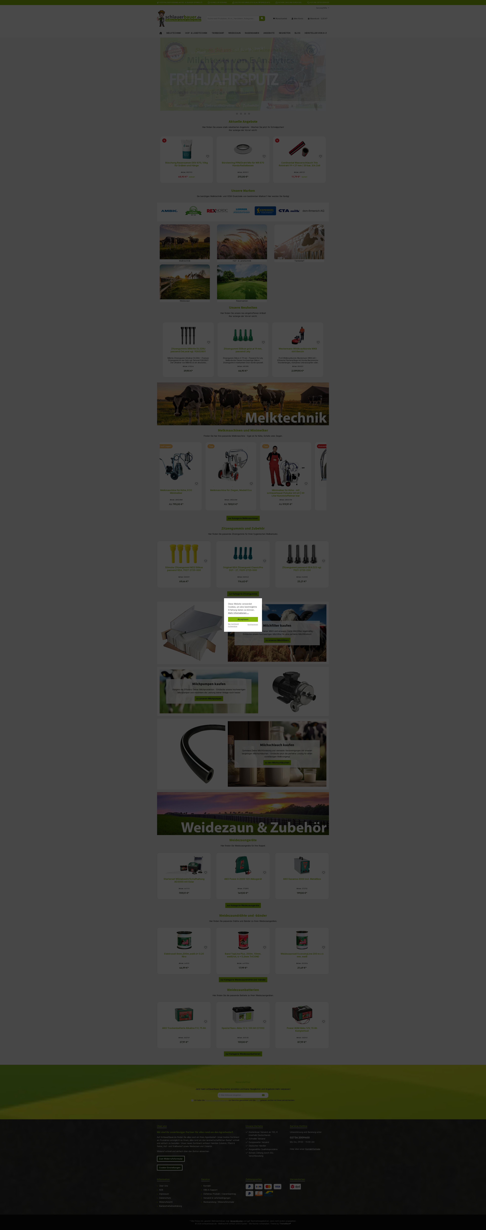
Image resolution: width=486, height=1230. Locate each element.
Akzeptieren (243, 619)
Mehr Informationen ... (238, 613)
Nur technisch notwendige (233, 625)
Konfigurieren (253, 624)
